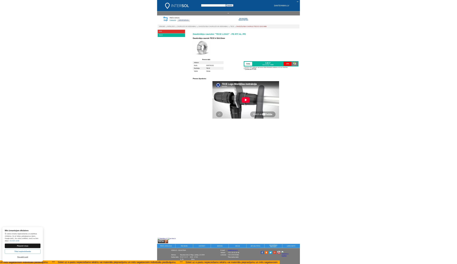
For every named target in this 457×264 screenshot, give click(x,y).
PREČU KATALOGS (166, 246)
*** (228, 13)
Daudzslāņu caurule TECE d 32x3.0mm (251, 26)
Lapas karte (291, 246)
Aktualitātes (255, 246)
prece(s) (173, 20)
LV (297, 1)
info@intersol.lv (233, 250)
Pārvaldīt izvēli (22, 257)
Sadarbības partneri (273, 246)
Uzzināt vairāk (14, 241)
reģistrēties (243, 20)
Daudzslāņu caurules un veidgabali (213, 26)
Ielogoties (243, 18)
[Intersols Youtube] (278, 253)
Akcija (237, 246)
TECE (232, 26)
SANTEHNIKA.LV (281, 6)
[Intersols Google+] (274, 253)
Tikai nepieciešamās (22, 251)
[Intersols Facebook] (262, 253)
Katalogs (171, 26)
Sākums (162, 26)
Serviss (220, 246)
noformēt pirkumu (184, 20)
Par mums (184, 246)
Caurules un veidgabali (186, 26)
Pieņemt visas (22, 246)
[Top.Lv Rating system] (163, 243)
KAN (160, 31)
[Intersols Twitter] (270, 253)
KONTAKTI (202, 246)
